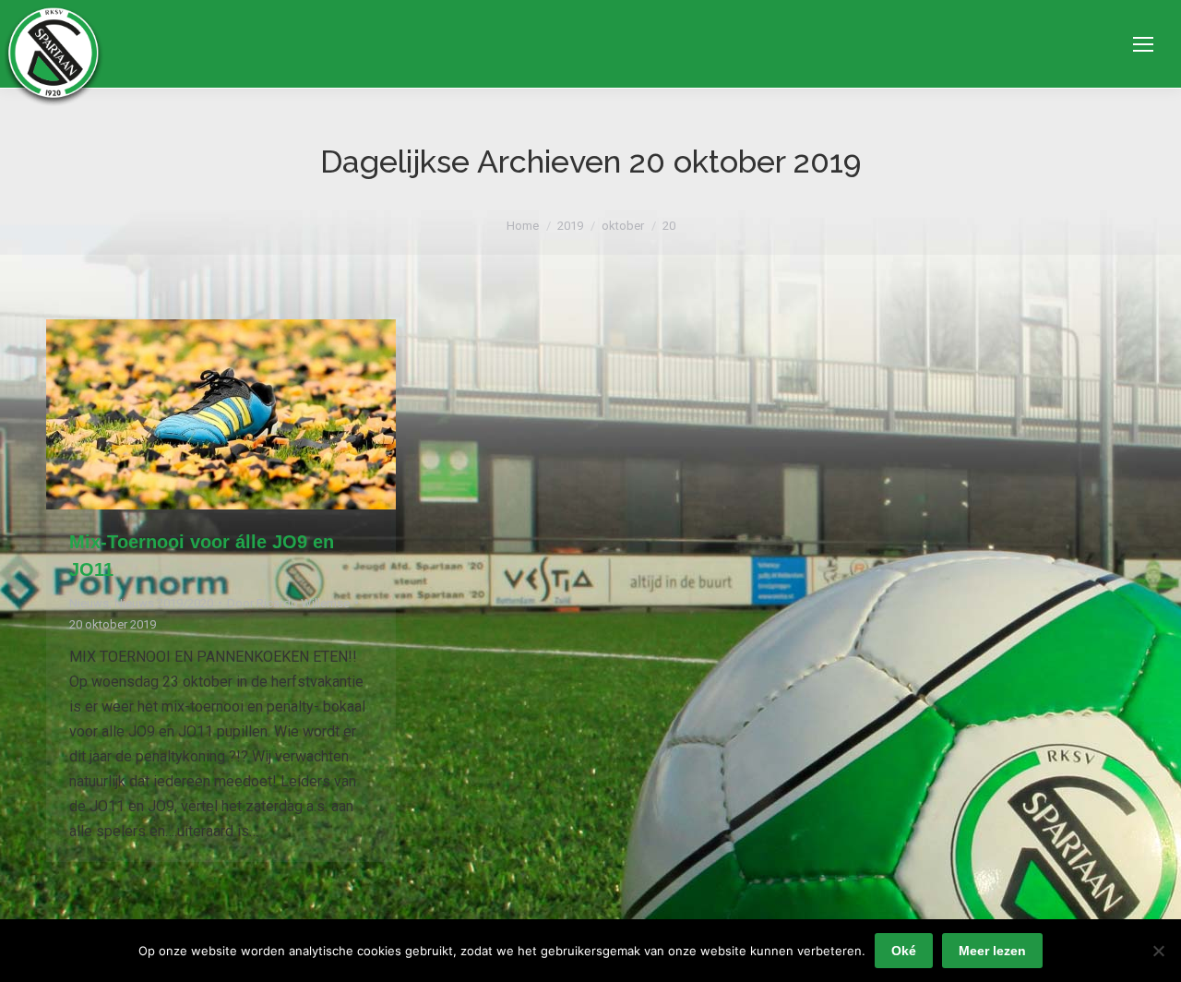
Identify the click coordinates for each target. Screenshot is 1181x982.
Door (288, 603)
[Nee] (1158, 950)
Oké (903, 950)
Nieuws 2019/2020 (163, 603)
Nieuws (89, 603)
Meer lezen (992, 950)
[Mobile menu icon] (1143, 44)
